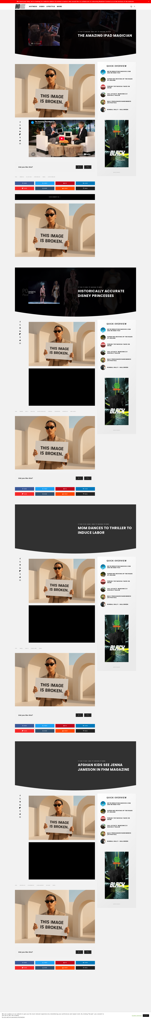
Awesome (87, 31)
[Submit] (20, 140)
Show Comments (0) (54, 196)
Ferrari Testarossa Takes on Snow (118, 87)
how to (27, 648)
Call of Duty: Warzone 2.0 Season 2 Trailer (117, 94)
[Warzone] (103, 94)
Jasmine (50, 411)
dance (21, 648)
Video (42, 6)
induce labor (34, 648)
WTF (96, 31)
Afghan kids (22, 885)
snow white (65, 411)
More (59, 6)
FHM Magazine (31, 885)
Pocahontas (57, 411)
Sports (91, 998)
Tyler (80, 31)
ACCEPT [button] (146, 1015)
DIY (86, 524)
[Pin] (20, 128)
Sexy (86, 761)
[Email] (20, 143)
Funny (86, 998)
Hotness (33, 6)
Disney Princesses (42, 411)
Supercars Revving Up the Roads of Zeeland (120, 79)
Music (89, 524)
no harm (48, 885)
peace (54, 885)
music (41, 648)
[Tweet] (20, 125)
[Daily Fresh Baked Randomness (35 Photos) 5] (103, 102)
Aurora (21, 411)
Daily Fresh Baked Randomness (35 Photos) (119, 102)
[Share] (20, 122)
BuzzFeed (33, 411)
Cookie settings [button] (137, 1015)
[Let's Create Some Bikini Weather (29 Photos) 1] (103, 72)
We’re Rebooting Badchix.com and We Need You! (119, 72)
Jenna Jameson (40, 885)
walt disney (73, 411)
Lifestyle (50, 6)
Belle (27, 411)
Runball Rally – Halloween (117, 109)
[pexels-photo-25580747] (103, 87)
